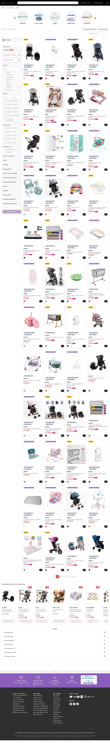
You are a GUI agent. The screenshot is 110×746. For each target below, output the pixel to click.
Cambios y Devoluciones (18, 701)
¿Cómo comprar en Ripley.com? (20, 695)
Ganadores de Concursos (19, 706)
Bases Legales (16, 704)
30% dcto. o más (11, 131)
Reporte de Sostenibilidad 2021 (40, 708)
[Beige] (46, 125)
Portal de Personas (37, 695)
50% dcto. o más (11, 139)
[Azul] (89, 78)
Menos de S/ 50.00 (12, 101)
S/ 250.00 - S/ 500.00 (12, 112)
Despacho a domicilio (90, 29)
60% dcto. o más (11, 142)
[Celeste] (24, 214)
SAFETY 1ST (9, 90)
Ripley (8, 152)
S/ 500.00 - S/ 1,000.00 (13, 115)
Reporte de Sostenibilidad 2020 (40, 706)
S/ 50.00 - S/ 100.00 (12, 104)
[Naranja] (89, 526)
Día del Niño (56, 708)
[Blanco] (89, 214)
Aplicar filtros (11, 211)
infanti (17, 7)
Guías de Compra (17, 697)
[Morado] (46, 570)
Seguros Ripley (56, 704)
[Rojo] (68, 214)
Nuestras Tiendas (37, 699)
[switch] (18, 55)
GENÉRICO (9, 85)
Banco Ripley (56, 695)
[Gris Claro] (24, 78)
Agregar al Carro (8, 621)
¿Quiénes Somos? (37, 697)
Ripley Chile (56, 714)
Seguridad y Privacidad (18, 708)
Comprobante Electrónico (39, 704)
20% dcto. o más (11, 128)
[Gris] (68, 125)
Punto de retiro (103, 29)
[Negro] (68, 78)
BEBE (8, 82)
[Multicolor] (46, 78)
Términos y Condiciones (18, 699)
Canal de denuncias (37, 714)
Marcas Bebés (10, 7)
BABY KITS (9, 80)
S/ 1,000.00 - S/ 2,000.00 (10, 120)
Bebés (3, 7)
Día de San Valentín (58, 722)
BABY (8, 72)
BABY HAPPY (10, 77)
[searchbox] (50, 2)
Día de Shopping (57, 720)
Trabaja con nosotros (38, 701)
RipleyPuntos (56, 701)
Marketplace (10, 149)
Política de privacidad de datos (20, 712)
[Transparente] (68, 346)
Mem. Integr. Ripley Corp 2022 (40, 710)
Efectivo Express (57, 699)
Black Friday (56, 718)
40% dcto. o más (11, 135)
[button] (107, 3)
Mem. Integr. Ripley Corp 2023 (40, 712)
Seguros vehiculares (58, 716)
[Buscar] (19, 2)
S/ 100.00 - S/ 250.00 (12, 108)
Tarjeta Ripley (56, 697)
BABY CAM (9, 75)
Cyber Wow (56, 710)
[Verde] (68, 301)
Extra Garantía (56, 706)
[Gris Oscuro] (46, 301)
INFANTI (8, 87)
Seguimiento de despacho (19, 710)
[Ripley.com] (9, 2)
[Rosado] (68, 258)
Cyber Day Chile (57, 712)
